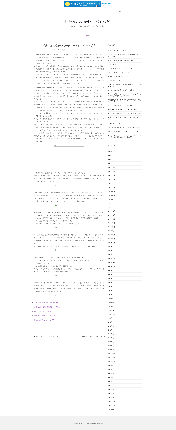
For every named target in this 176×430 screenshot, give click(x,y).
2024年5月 (111, 239)
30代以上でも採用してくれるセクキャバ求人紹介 (124, 131)
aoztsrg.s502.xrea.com (77, 50)
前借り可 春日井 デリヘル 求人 (118, 51)
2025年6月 (111, 187)
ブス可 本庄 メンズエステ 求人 (118, 123)
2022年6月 (111, 330)
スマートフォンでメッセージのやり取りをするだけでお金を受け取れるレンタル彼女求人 (124, 136)
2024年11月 (111, 215)
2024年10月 (112, 219)
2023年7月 (111, 278)
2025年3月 (111, 199)
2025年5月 (111, 191)
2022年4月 (111, 338)
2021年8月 (111, 370)
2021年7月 (111, 374)
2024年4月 (111, 243)
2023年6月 (111, 282)
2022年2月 (111, 346)
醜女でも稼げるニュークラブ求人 (44, 320)
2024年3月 (111, 247)
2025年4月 (111, 195)
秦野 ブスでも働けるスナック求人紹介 (121, 60)
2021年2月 (111, 393)
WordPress (100, 423)
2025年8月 (111, 179)
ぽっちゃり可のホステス (116, 64)
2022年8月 (111, 322)
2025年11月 (111, 167)
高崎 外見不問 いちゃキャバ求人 (45, 311)
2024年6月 (111, 235)
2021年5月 (111, 381)
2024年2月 (111, 251)
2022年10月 (112, 314)
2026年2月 (111, 156)
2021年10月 (111, 362)
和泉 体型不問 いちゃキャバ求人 (93, 336)
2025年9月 (111, 175)
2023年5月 (111, 286)
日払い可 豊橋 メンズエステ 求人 (118, 72)
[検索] (140, 11)
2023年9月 (111, 270)
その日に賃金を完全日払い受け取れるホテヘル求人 (124, 127)
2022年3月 (111, 342)
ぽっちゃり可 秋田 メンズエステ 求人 (120, 68)
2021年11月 (111, 358)
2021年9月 (111, 366)
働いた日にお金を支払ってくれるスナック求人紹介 (124, 113)
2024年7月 (111, 231)
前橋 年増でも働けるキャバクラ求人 (46, 302)
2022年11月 (111, 310)
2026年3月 (111, 152)
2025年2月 (111, 203)
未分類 (88, 35)
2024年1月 (111, 255)
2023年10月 (112, 266)
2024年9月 (111, 223)
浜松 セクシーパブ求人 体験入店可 (46, 336)
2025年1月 (111, 207)
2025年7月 (111, 183)
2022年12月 (111, 306)
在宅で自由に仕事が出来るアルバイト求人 (47, 307)
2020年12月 (112, 401)
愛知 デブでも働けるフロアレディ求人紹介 (122, 109)
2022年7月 (111, 326)
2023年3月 (111, 294)
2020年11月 (111, 405)
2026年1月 (111, 159)
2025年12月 (111, 163)
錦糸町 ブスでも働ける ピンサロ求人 (121, 90)
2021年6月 (111, 377)
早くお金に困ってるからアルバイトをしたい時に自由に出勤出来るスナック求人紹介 (124, 95)
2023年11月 (111, 263)
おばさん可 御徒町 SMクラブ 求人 (119, 76)
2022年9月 (111, 318)
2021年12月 (111, 354)
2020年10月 (112, 409)
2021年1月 (111, 397)
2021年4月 (111, 385)
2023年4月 (111, 290)
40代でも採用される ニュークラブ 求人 (47, 316)
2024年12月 (111, 211)
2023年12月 (111, 259)
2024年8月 (111, 227)
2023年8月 (111, 274)
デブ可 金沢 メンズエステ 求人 (118, 80)
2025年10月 (112, 171)
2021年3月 (111, 389)
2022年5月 (111, 334)
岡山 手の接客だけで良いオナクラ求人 (121, 106)
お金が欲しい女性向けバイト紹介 (88, 21)
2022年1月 (111, 350)
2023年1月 (111, 302)
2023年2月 (111, 298)
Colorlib (87, 423)
